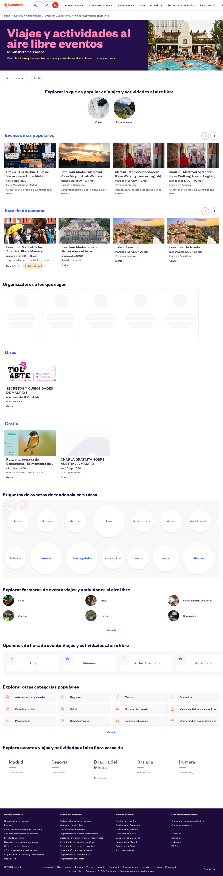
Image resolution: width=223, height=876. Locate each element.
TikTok (174, 846)
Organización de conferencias (75, 854)
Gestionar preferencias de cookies (137, 871)
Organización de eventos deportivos (77, 846)
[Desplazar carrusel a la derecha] (214, 136)
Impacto (101, 867)
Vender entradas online (71, 825)
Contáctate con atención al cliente (188, 821)
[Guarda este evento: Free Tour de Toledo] (205, 238)
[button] (151, 5)
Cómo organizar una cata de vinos (21, 850)
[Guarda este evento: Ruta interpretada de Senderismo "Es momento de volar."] (42, 451)
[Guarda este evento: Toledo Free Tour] (151, 238)
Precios (8, 825)
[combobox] (50, 5)
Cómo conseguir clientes (16, 846)
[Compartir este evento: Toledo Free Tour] (159, 238)
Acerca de (48, 867)
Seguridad (114, 867)
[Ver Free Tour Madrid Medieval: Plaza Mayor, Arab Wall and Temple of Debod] (84, 155)
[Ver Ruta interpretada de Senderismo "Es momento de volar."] (30, 443)
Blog (59, 867)
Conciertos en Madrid (126, 841)
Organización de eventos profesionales (79, 833)
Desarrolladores (130, 867)
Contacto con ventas (181, 825)
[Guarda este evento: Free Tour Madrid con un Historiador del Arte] (96, 238)
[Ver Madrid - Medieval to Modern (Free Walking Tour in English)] (138, 155)
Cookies (90, 871)
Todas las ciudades (125, 850)
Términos (157, 867)
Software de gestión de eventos (75, 821)
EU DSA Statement (107, 871)
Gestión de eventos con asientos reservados (81, 837)
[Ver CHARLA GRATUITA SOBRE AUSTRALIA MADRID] (84, 443)
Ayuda (68, 867)
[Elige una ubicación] (47, 5)
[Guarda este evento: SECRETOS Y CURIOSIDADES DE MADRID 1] (42, 380)
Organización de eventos (16, 821)
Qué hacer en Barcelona (128, 825)
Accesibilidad (75, 871)
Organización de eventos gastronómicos (24, 854)
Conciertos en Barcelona (128, 837)
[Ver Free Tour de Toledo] (193, 231)
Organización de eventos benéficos (77, 841)
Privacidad (170, 867)
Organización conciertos (72, 858)
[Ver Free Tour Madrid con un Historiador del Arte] (84, 231)
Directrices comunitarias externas (21, 841)
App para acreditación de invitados (21, 833)
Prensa (89, 867)
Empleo (79, 867)
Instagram (176, 841)
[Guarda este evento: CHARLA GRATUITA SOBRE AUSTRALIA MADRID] (96, 451)
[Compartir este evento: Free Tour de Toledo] (213, 238)
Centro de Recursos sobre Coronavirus (23, 829)
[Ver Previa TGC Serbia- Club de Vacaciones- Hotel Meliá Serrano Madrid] (30, 155)
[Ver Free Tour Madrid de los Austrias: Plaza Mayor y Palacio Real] (30, 231)
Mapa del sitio (11, 858)
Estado (145, 867)
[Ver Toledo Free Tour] (138, 231)
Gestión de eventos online (72, 829)
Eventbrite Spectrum (14, 837)
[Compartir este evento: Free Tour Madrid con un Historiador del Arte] (105, 238)
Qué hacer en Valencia (127, 829)
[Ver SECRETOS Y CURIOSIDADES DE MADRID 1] (30, 372)
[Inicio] (13, 5)
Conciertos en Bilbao (126, 846)
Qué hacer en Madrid (126, 821)
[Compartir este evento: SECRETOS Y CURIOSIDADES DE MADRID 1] (50, 380)
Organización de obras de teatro (76, 850)
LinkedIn (175, 837)
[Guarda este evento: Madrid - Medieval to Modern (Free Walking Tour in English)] (151, 163)
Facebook (176, 833)
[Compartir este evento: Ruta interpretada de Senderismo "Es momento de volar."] (50, 451)
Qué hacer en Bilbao (126, 833)
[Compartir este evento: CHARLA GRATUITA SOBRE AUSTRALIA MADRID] (105, 451)
